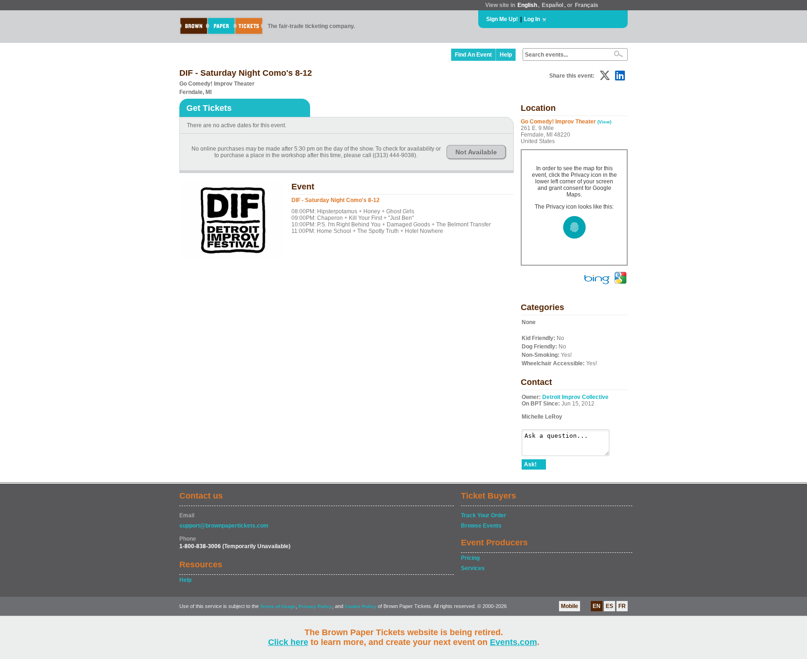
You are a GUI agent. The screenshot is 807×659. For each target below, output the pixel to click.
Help (506, 54)
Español (552, 5)
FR (622, 606)
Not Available (476, 152)
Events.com (513, 642)
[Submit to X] (605, 75)
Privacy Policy (315, 606)
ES (609, 606)
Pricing (470, 558)
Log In (532, 19)
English (527, 5)
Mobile (569, 606)
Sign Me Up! (502, 19)
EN (597, 606)
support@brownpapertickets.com (224, 525)
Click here (288, 642)
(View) (604, 121)
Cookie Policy (360, 606)
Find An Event (473, 54)
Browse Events (481, 525)
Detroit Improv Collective (575, 397)
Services (473, 568)
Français (586, 5)
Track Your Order (483, 515)
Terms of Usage (278, 606)
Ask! (530, 464)
